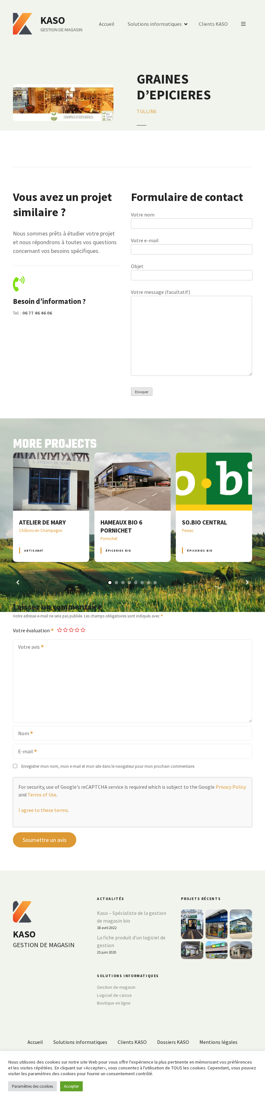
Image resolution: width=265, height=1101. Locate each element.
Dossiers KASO (173, 1042)
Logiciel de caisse (114, 995)
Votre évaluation (32, 630)
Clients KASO (213, 24)
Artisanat (34, 550)
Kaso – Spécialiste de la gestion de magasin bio (131, 917)
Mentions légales (218, 1042)
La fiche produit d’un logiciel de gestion (131, 941)
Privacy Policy (231, 787)
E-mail (23, 752)
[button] (18, 582)
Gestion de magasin (116, 987)
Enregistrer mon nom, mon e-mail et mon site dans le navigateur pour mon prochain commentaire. (108, 766)
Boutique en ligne (114, 1003)
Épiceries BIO (118, 550)
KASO (52, 20)
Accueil (106, 24)
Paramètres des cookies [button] (32, 1086)
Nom (21, 734)
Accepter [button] (71, 1086)
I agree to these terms (43, 810)
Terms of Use (42, 794)
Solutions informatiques (155, 24)
